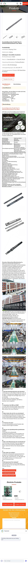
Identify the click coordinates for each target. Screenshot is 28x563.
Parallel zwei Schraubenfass (9, 470)
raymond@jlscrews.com (6, 0)
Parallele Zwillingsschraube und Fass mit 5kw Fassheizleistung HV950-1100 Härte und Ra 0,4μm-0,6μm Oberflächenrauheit (20, 498)
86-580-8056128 (23, 0)
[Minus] (26, 531)
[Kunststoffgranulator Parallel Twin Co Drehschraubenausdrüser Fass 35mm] (14, 24)
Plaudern (25, 3)
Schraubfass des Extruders (9, 475)
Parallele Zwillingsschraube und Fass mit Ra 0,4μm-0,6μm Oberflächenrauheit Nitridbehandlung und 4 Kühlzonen (8, 498)
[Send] (26, 560)
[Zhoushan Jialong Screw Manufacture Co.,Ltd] (5, 3)
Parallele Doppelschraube (8, 473)
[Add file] (2, 560)
